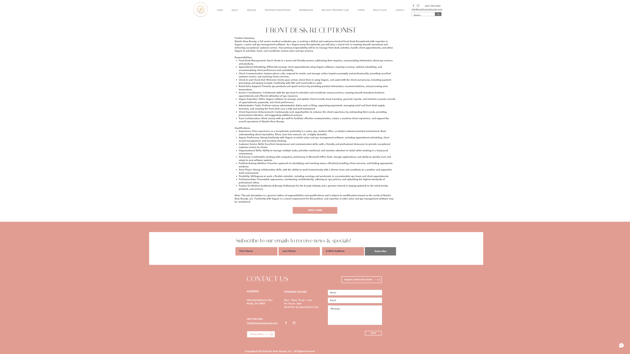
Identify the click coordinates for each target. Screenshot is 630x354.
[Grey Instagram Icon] (418, 5)
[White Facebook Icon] (286, 322)
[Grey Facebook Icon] (413, 5)
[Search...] (438, 14)
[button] (251, 10)
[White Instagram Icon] (294, 322)
